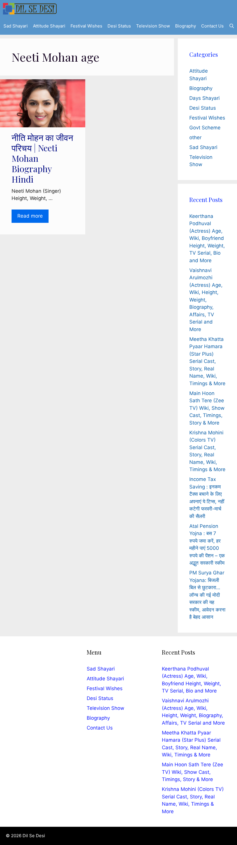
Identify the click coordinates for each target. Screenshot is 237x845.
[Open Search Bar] (231, 26)
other (195, 137)
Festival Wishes (86, 26)
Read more (30, 216)
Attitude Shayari (49, 26)
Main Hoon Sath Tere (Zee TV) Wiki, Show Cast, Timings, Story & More (207, 408)
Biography (185, 26)
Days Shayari (204, 98)
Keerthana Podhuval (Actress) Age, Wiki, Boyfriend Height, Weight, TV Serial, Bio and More (207, 238)
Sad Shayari (15, 26)
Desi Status (119, 26)
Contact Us (212, 26)
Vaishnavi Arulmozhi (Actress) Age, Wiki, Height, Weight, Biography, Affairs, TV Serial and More (206, 299)
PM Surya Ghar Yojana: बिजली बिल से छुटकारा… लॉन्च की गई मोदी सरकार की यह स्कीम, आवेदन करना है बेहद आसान (207, 595)
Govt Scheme (205, 128)
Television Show (153, 26)
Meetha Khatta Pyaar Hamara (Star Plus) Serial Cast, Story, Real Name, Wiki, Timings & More (207, 361)
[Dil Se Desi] (30, 8)
